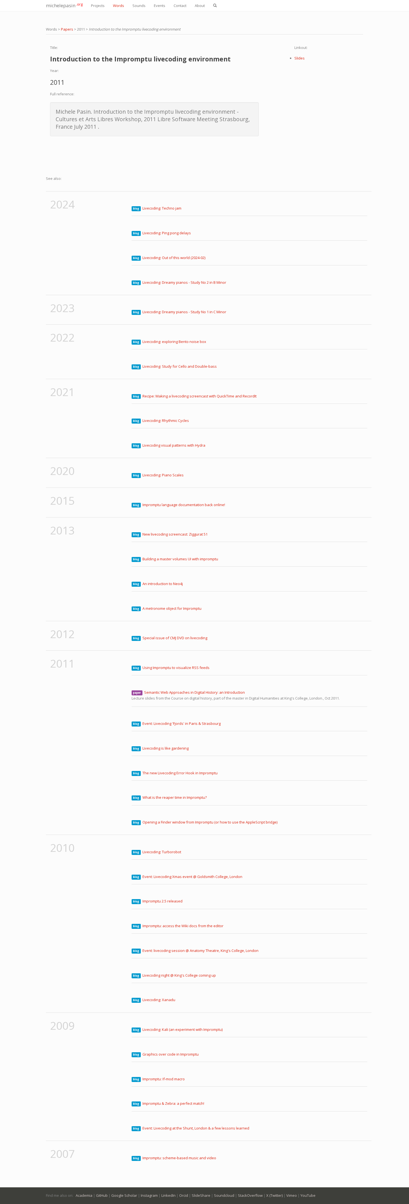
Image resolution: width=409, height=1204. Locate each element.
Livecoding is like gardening (165, 748)
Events (159, 5)
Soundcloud (224, 1195)
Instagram (149, 1195)
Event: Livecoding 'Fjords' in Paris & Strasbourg (181, 723)
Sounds (139, 5)
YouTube (308, 1195)
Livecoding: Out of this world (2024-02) (173, 257)
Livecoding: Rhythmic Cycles (165, 420)
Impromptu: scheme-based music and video (179, 1157)
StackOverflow (250, 1195)
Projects (98, 5)
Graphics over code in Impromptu (170, 1054)
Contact (180, 5)
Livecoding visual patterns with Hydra (173, 445)
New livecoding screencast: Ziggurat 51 (175, 534)
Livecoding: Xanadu (158, 999)
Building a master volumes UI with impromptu (180, 558)
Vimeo (291, 1195)
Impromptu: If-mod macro (163, 1078)
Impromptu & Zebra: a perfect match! (173, 1103)
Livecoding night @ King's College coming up (179, 975)
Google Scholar (124, 1195)
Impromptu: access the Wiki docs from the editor (182, 925)
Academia (84, 1195)
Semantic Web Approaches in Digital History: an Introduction (194, 692)
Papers (67, 29)
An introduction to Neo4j (162, 583)
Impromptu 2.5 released (162, 901)
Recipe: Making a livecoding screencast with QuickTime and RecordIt (199, 396)
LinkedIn (168, 1195)
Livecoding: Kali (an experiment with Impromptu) (182, 1029)
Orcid (183, 1195)
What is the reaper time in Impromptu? (174, 797)
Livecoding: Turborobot (161, 851)
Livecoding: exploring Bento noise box (174, 341)
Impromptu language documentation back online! (183, 504)
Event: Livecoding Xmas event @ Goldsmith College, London (192, 876)
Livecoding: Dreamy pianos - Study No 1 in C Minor (184, 311)
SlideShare (201, 1195)
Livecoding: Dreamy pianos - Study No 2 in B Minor (184, 282)
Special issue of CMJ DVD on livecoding (174, 637)
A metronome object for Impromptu (171, 608)
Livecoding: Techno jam (161, 208)
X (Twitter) (274, 1195)
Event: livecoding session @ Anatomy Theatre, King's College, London (200, 950)
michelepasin (64, 5)
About (200, 5)
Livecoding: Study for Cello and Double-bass (179, 366)
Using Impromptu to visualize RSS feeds (176, 667)
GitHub (102, 1195)
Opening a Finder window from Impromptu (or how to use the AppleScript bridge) (209, 822)
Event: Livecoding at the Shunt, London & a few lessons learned (195, 1128)
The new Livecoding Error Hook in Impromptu (180, 772)
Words (118, 5)
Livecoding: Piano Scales (163, 474)
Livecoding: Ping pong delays (166, 232)
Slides (299, 58)
